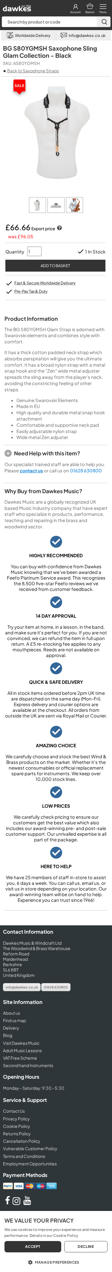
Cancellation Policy (21, 1141)
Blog (7, 1035)
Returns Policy (17, 1133)
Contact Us (14, 1111)
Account (75, 12)
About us (11, 1013)
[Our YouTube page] (27, 1203)
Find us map (14, 1020)
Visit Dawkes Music (21, 1043)
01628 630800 (86, 470)
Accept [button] (32, 1246)
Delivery (11, 1027)
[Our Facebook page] (7, 1203)
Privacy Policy (16, 1118)
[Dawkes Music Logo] (16, 7)
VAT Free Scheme (20, 1058)
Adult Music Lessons (22, 1050)
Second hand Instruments (28, 1065)
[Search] (103, 22)
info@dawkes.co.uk (22, 987)
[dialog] (56, 1241)
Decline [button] (86, 1246)
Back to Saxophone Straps (33, 70)
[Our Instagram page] (17, 1203)
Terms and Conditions (24, 1156)
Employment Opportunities (30, 1163)
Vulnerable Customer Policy (30, 1148)
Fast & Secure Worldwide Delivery (45, 283)
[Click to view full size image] (38, 211)
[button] (56, 1262)
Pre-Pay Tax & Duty (30, 291)
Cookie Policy (16, 1126)
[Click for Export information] (59, 228)
